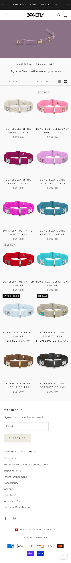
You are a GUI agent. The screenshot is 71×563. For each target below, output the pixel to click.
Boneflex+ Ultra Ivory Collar (18, 131)
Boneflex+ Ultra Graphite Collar (52, 385)
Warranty (9, 489)
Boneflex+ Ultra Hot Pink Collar (18, 232)
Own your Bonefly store (17, 507)
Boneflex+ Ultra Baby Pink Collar (52, 131)
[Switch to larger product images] (59, 81)
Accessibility (11, 482)
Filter (13, 81)
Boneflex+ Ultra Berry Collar (18, 181)
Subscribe (17, 438)
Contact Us (10, 458)
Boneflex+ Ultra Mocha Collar (18, 385)
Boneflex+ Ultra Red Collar (18, 283)
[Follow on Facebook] (5, 518)
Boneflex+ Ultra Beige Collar (52, 334)
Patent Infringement (15, 476)
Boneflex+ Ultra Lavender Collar (52, 181)
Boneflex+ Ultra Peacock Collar (52, 232)
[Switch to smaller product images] (65, 81)
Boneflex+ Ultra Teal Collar (52, 283)
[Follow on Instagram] (15, 518)
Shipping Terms (12, 470)
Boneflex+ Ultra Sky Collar (18, 334)
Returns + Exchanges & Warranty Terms (26, 464)
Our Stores (10, 495)
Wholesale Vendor (14, 501)
